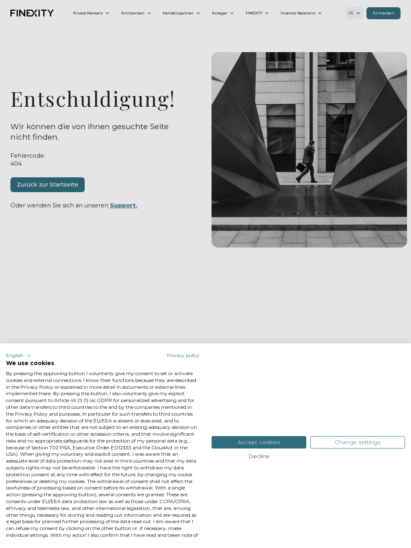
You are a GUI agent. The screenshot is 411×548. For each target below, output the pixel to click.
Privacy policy (183, 355)
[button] (18, 355)
